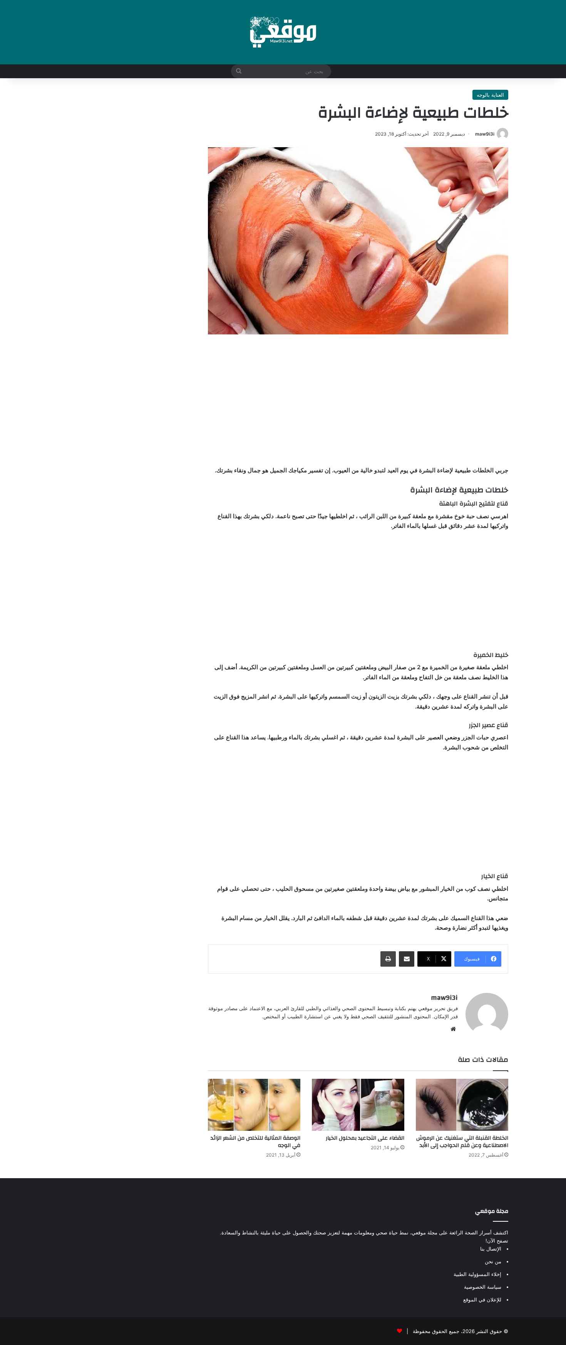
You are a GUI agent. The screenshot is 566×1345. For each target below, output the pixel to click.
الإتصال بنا (490, 1249)
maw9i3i (484, 134)
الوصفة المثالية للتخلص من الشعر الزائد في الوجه (255, 1141)
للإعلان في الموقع (482, 1299)
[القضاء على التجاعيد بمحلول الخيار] (358, 1105)
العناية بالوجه (490, 95)
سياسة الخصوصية (482, 1287)
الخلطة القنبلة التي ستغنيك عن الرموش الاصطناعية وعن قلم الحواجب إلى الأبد (462, 1141)
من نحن (493, 1261)
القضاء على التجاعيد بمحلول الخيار (365, 1138)
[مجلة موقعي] (283, 32)
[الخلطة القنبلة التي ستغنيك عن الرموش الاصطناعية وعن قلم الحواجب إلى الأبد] (462, 1105)
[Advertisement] (358, 400)
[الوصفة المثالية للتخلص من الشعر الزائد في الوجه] (254, 1105)
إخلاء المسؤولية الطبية (477, 1274)
